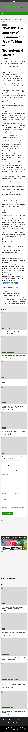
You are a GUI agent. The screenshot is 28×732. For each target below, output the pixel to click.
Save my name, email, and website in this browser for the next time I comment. (13, 508)
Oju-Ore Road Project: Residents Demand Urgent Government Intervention (12, 607)
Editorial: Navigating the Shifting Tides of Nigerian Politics (12, 293)
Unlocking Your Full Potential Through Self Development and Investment (13, 406)
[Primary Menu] (2, 13)
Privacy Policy (13, 720)
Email (16, 493)
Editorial (4, 24)
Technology (15, 287)
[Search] (25, 13)
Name (4, 493)
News (8, 328)
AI (5, 287)
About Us (5, 720)
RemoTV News (11, 333)
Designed (22, 728)
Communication (9, 287)
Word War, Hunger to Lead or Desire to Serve (13, 456)
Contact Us (21, 720)
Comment (5, 474)
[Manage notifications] (25, 729)
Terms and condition (13, 723)
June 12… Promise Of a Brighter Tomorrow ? (13, 331)
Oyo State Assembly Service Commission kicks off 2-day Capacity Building (13, 356)
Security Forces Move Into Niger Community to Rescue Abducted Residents (13, 658)
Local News (8, 679)
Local (3, 679)
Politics (11, 352)
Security (7, 654)
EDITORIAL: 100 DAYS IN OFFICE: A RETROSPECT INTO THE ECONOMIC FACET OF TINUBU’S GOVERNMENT (15, 300)
